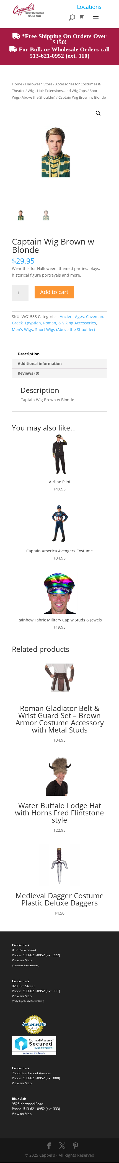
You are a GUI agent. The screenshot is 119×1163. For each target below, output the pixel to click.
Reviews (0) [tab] (28, 373)
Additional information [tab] (40, 363)
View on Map (22, 960)
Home (17, 84)
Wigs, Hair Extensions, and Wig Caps (57, 90)
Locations (89, 6)
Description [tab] (29, 353)
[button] (98, 113)
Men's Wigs (22, 329)
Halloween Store (38, 84)
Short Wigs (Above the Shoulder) (65, 329)
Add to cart (54, 292)
